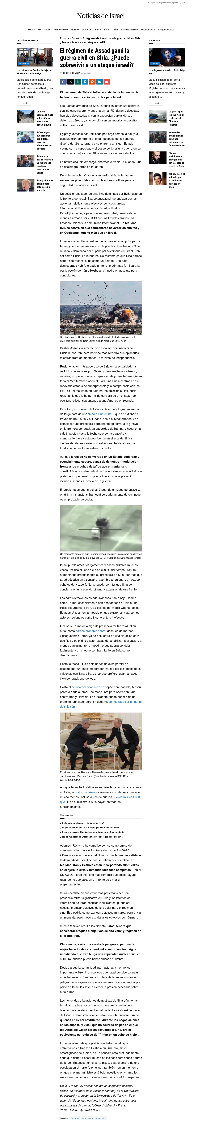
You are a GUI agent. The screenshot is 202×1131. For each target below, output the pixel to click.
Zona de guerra (91, 29)
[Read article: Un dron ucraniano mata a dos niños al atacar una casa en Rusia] (25, 116)
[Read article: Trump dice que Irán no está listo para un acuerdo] (25, 185)
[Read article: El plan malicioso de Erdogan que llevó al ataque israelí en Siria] (158, 157)
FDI (39, 29)
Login (152, 2)
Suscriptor (101, 1118)
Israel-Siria (87, 1118)
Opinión (76, 38)
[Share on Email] (107, 82)
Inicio (31, 29)
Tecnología (148, 29)
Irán (115, 29)
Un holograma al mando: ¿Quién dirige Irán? (83, 823)
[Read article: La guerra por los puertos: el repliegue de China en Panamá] (158, 116)
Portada (64, 38)
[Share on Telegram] (85, 82)
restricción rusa (85, 792)
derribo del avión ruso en (88, 687)
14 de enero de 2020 (70, 72)
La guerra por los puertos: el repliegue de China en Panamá (90, 827)
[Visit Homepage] (101, 15)
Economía (24, 63)
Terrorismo (61, 29)
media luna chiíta (100, 414)
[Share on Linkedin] (99, 82)
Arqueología (166, 29)
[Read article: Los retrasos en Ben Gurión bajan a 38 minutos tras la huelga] (35, 57)
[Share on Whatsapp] (78, 82)
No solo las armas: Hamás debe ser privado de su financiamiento (93, 832)
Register (161, 2)
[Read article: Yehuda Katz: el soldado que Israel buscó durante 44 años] (158, 178)
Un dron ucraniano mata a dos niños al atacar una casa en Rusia (45, 118)
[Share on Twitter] (70, 82)
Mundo (75, 29)
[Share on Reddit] (92, 82)
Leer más (25, 103)
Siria (107, 29)
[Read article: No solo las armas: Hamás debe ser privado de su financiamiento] (158, 137)
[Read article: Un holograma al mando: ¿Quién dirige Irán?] (167, 57)
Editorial (75, 1118)
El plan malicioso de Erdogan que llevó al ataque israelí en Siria (92, 836)
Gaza (47, 29)
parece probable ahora (90, 631)
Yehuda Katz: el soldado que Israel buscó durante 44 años (177, 180)
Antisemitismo (129, 29)
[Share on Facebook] (63, 82)
